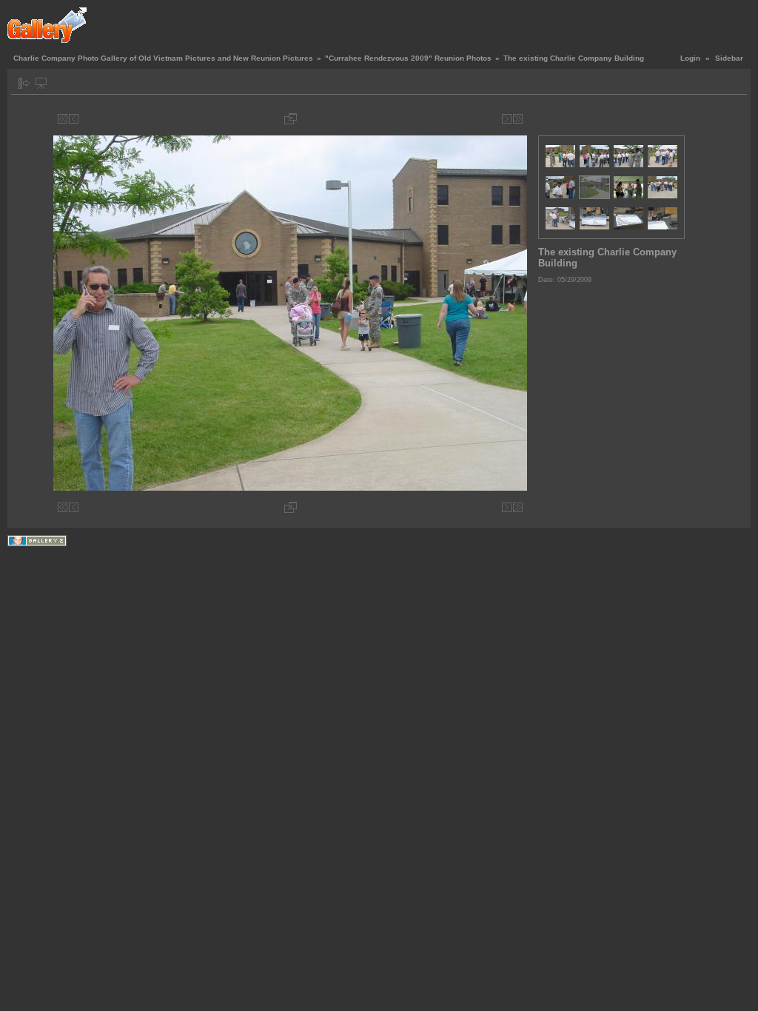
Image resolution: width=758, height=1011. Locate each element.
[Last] (517, 118)
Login (690, 58)
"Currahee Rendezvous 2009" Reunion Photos (408, 58)
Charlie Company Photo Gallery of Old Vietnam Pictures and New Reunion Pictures (163, 58)
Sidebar (729, 58)
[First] (62, 118)
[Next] (506, 118)
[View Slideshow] (41, 83)
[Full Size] (290, 118)
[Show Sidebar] (24, 83)
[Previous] (73, 118)
